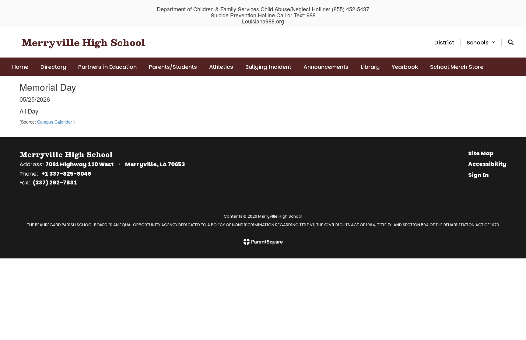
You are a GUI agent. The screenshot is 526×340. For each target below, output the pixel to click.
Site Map (480, 153)
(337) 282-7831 (55, 182)
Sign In (478, 175)
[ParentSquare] (263, 241)
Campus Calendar (55, 122)
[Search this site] (511, 42)
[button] (481, 42)
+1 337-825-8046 (66, 173)
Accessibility (487, 164)
